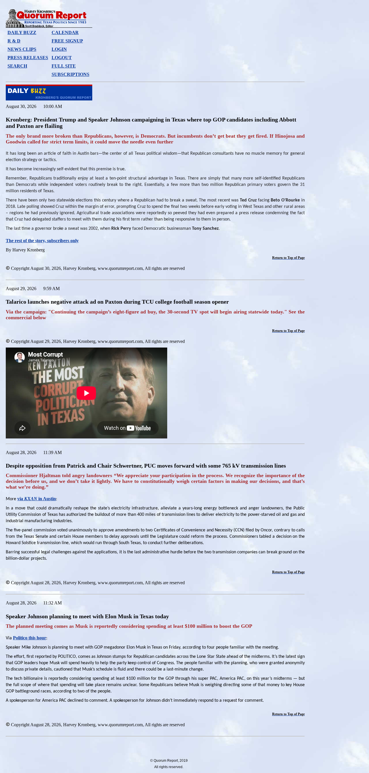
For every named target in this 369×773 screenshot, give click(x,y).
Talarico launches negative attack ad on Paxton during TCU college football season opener (117, 301)
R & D (13, 40)
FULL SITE (64, 66)
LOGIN (59, 49)
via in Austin (36, 498)
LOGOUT (62, 57)
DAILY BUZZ (21, 32)
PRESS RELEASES (27, 57)
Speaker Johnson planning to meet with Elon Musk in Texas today (87, 616)
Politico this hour (29, 637)
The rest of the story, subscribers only (42, 240)
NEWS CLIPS (21, 49)
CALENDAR (65, 32)
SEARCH (17, 66)
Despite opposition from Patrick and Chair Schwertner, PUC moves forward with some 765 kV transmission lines (146, 465)
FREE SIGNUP (67, 40)
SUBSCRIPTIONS (70, 74)
